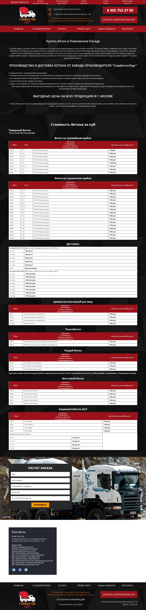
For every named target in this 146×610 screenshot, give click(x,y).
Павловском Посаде (40, 3)
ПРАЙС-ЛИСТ (84, 28)
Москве (40, 1)
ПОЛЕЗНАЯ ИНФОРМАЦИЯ (71, 599)
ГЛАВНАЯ (18, 28)
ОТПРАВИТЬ (40, 504)
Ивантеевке (62, 3)
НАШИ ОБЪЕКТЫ (106, 28)
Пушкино (127, 3)
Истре (84, 1)
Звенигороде (127, 1)
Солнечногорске (62, 1)
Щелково (84, 3)
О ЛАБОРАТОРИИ (42, 28)
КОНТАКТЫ (127, 28)
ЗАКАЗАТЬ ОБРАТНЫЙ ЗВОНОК (119, 19)
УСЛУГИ (62, 28)
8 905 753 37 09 (120, 10)
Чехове (105, 3)
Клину (105, 1)
